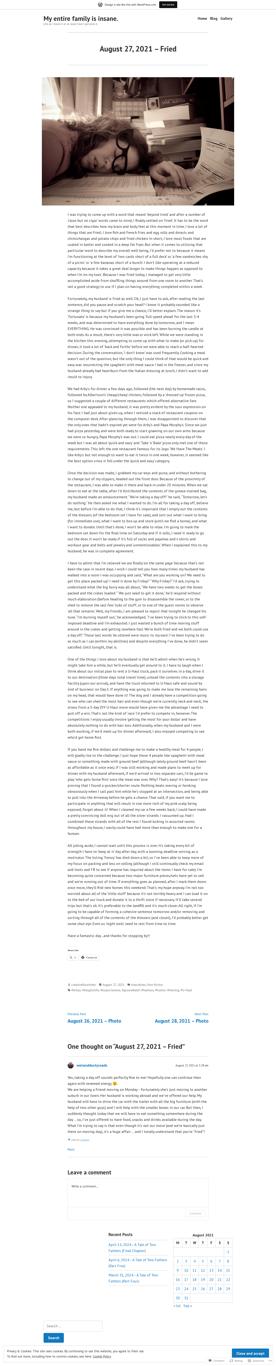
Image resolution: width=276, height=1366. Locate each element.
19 (203, 1279)
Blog (213, 18)
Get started (168, 4)
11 (194, 1270)
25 (194, 1288)
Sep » (187, 1305)
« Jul (177, 1305)
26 (203, 1288)
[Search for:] (73, 1326)
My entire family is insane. (81, 18)
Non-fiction (155, 984)
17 (186, 1279)
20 (211, 1279)
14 (220, 1270)
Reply (71, 1149)
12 (203, 1270)
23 (178, 1288)
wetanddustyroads (92, 1065)
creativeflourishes (83, 984)
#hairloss (147, 990)
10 (186, 1270)
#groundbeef (131, 990)
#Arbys (76, 990)
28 (220, 1288)
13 (211, 1270)
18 (194, 1279)
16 (178, 1279)
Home (202, 18)
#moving (173, 990)
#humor (160, 990)
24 (186, 1288)
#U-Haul (186, 990)
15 (228, 1270)
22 (228, 1279)
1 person (84, 1139)
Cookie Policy (102, 1356)
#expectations (110, 990)
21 (220, 1279)
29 (228, 1288)
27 (211, 1288)
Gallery (226, 18)
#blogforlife (90, 990)
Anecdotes (138, 984)
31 (186, 1298)
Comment (195, 1213)
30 (178, 1298)
